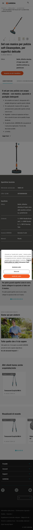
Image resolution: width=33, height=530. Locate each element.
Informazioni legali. (24, 262)
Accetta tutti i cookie (16, 276)
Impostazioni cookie (16, 267)
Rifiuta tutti (16, 271)
